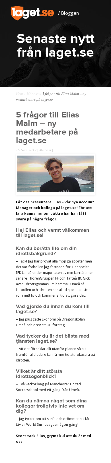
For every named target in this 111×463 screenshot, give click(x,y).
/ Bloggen (68, 13)
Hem (19, 93)
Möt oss (32, 93)
